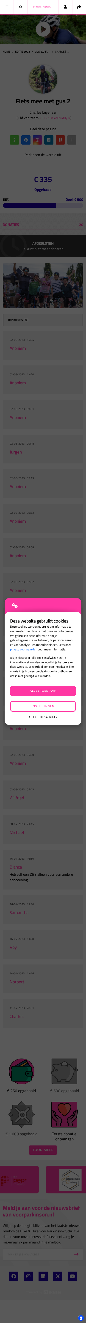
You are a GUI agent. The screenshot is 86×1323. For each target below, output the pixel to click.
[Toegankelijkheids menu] (81, 1318)
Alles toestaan (43, 691)
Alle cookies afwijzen (43, 717)
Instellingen (43, 706)
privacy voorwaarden (23, 649)
